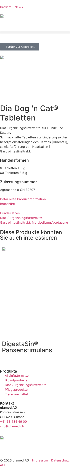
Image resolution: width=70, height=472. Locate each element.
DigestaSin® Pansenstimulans (27, 347)
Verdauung (60, 222)
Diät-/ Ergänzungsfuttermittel (21, 218)
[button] (35, 32)
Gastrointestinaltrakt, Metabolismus (26, 222)
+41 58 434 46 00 (13, 421)
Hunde (5, 213)
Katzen (15, 213)
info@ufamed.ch (12, 426)
